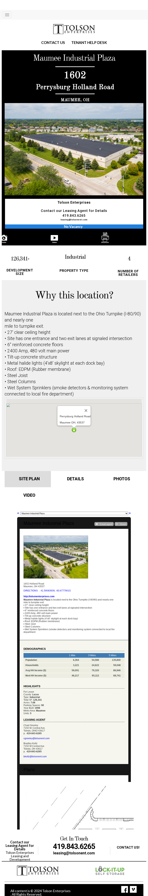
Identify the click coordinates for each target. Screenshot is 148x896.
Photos (122, 478)
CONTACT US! (128, 847)
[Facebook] (124, 889)
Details (75, 478)
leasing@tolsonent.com (74, 219)
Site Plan (29, 478)
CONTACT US (53, 42)
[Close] (86, 410)
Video (29, 495)
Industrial (75, 257)
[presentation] (22, 238)
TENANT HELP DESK (89, 42)
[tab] (28, 479)
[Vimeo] (133, 889)
